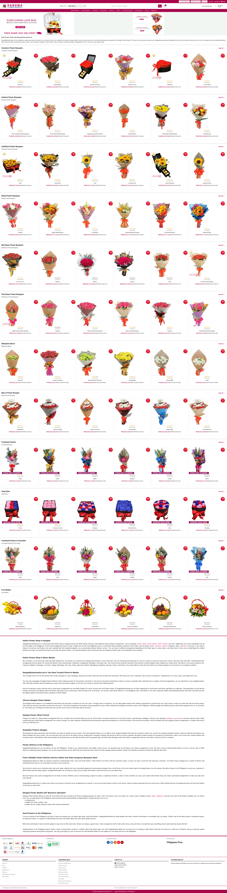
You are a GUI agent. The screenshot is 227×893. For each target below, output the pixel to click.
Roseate (170, 331)
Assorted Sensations (169, 232)
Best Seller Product (195, 1)
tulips (153, 796)
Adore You (20, 84)
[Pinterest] (118, 842)
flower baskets (152, 644)
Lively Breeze (95, 232)
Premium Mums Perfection (95, 380)
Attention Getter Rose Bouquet (95, 331)
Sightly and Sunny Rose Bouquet (20, 331)
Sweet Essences (132, 528)
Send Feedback (120, 863)
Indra (57, 577)
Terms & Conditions (63, 876)
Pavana (170, 479)
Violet (20, 577)
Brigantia (132, 479)
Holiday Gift (58, 626)
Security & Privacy (63, 874)
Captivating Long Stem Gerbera (95, 134)
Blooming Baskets (20, 626)
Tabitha (95, 577)
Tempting (207, 528)
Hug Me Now (20, 429)
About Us (4, 863)
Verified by (50, 838)
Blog (3, 865)
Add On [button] (118, 10)
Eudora (57, 479)
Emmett (170, 577)
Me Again (95, 528)
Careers (4, 868)
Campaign (61, 879)
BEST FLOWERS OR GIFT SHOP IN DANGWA (126, 888)
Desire (20, 528)
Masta (95, 479)
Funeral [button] (146, 10)
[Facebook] (108, 842)
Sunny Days (58, 183)
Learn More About (64, 860)
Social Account (111, 838)
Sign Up (218, 1)
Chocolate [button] (95, 10)
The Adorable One (207, 429)
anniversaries (177, 718)
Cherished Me (169, 380)
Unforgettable (132, 380)
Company (5, 860)
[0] (164, 6)
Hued (207, 380)
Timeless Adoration (58, 380)
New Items (204, 1)
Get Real (20, 232)
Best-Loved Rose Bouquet (132, 331)
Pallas (20, 479)
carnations (157, 646)
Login (211, 1)
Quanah (132, 281)
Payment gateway (7, 838)
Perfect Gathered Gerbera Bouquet (20, 134)
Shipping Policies (63, 872)
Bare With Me (132, 429)
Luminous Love (132, 183)
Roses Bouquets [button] (86, 10)
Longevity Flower (207, 183)
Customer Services (177, 860)
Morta (207, 479)
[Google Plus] (122, 842)
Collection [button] (153, 10)
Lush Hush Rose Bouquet (207, 281)
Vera (95, 183)
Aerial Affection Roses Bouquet (207, 331)
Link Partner (5, 876)
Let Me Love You (132, 84)
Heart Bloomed (207, 134)
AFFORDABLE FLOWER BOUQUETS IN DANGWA (14, 888)
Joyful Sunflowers (169, 183)
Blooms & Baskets (207, 626)
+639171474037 (122, 865)
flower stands (141, 644)
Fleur (20, 183)
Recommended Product (64, 881)
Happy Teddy (169, 429)
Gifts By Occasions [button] (127, 10)
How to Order (62, 868)
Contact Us (118, 860)
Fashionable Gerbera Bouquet (169, 134)
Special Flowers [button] (75, 10)
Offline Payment (62, 870)
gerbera (164, 646)
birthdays (169, 718)
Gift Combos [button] (103, 10)
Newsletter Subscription (8, 874)
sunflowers (183, 646)
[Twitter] (111, 842)
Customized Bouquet (207, 6)
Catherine (57, 331)
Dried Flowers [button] (138, 10)
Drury (169, 281)
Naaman (58, 281)
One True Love (20, 281)
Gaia (207, 577)
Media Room (5, 870)
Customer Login (62, 865)
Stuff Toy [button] (111, 10)
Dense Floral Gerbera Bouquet (57, 134)
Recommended (184, 1)
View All (220, 48)
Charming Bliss (57, 84)
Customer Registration (64, 863)
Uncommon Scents (57, 528)
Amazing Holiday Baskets (169, 626)
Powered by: (171, 838)
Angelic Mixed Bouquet (57, 232)
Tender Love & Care (95, 429)
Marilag (132, 577)
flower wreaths (163, 644)
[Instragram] (115, 842)
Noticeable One (132, 134)
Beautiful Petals (207, 232)
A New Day (169, 84)
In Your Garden (207, 84)
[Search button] (160, 6)
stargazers (159, 796)
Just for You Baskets (132, 626)
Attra (169, 528)
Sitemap (4, 872)
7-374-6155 (121, 867)
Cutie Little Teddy (57, 429)
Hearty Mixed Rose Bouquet (132, 232)
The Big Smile (95, 626)
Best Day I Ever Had (95, 84)
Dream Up (20, 380)
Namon (95, 281)
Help (224, 1)
